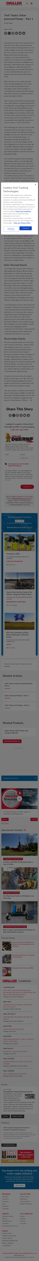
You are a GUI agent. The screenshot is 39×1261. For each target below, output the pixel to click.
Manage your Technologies (11, 228)
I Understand (25, 228)
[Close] (35, 185)
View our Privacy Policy (22, 223)
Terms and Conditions (23, 211)
